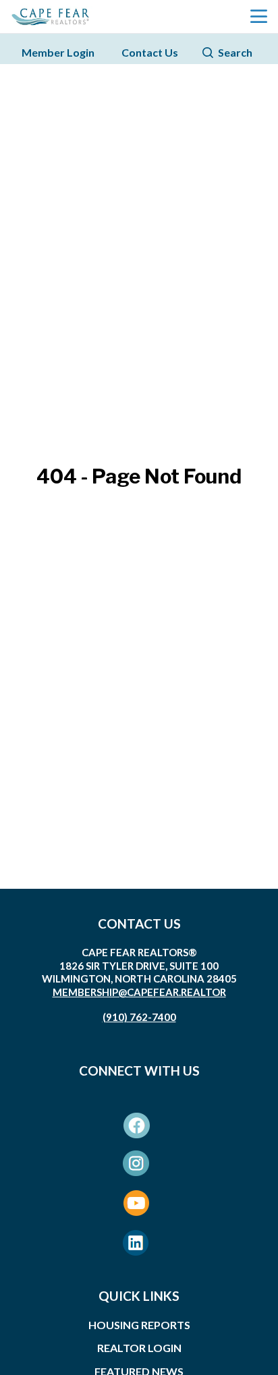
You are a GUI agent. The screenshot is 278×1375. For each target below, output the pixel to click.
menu (258, 16)
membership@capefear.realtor (139, 992)
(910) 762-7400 (139, 1017)
